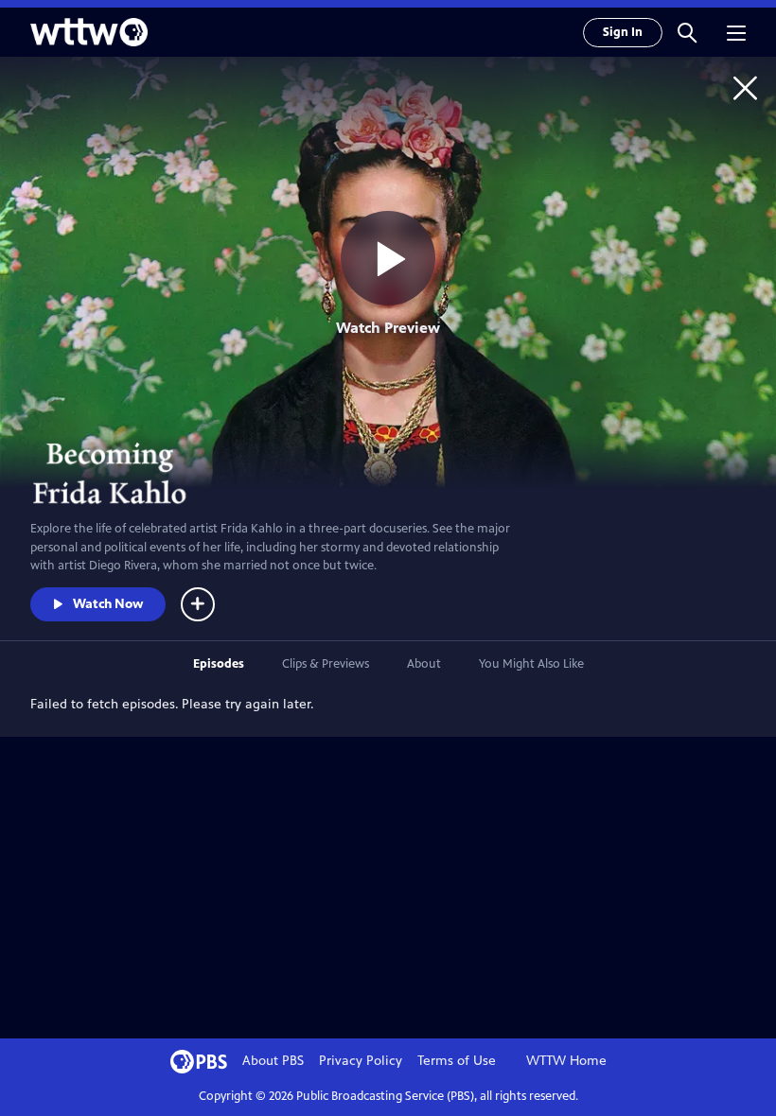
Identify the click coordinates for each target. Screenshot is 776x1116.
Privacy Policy (360, 1061)
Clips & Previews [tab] (325, 663)
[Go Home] (745, 87)
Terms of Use (456, 1061)
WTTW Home (566, 1061)
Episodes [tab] (218, 663)
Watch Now (108, 604)
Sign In (623, 32)
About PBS (273, 1061)
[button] (687, 32)
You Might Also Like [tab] (531, 663)
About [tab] (424, 663)
